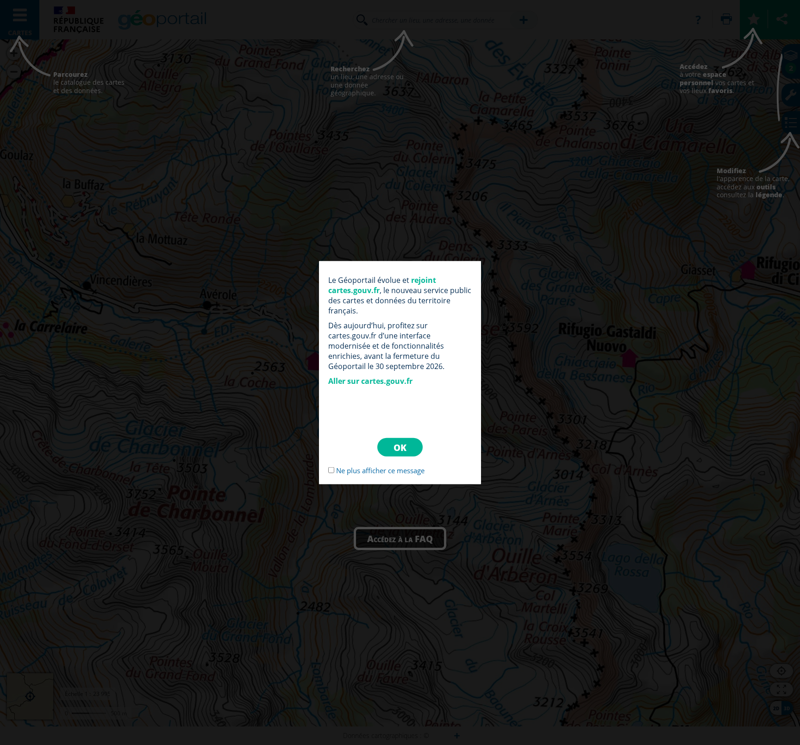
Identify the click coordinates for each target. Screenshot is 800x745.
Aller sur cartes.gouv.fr (370, 381)
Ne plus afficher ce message (380, 470)
